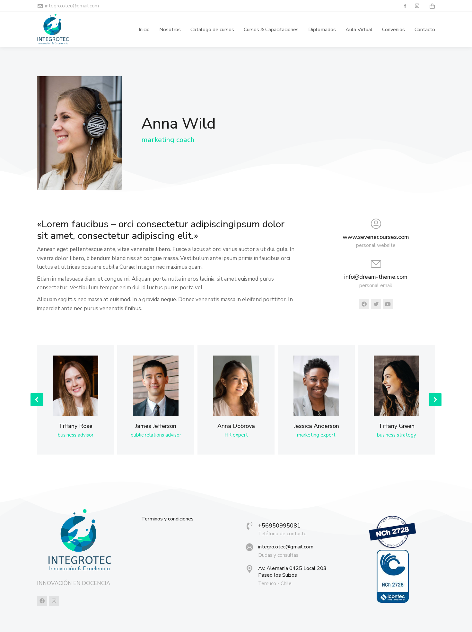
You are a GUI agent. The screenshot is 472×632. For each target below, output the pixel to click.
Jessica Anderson (316, 426)
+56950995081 (279, 525)
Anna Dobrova (236, 426)
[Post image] (75, 386)
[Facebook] (42, 601)
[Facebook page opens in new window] (405, 6)
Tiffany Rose (75, 426)
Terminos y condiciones (167, 519)
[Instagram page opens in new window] (417, 6)
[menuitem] (144, 29)
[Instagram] (54, 601)
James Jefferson (155, 426)
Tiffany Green (397, 426)
